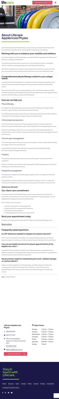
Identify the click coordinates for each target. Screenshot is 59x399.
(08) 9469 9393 (10, 331)
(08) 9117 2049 (10, 335)
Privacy (42, 383)
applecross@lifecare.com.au (14, 349)
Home (4, 383)
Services (11, 383)
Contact (23, 383)
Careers (36, 383)
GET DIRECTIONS (11, 346)
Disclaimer (50, 383)
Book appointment (41, 2)
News (30, 383)
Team (17, 383)
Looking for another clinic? (10, 387)
